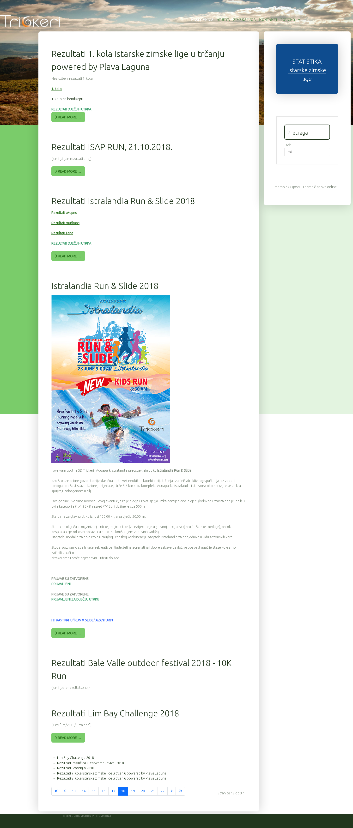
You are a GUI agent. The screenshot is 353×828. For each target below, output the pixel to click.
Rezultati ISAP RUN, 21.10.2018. (111, 147)
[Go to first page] (56, 791)
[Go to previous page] (65, 791)
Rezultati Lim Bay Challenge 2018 (115, 713)
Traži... (289, 145)
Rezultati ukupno (64, 213)
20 (143, 791)
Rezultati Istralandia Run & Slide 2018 (123, 201)
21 (153, 791)
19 (133, 791)
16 (103, 791)
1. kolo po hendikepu (67, 99)
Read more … (69, 117)
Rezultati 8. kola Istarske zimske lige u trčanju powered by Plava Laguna (111, 778)
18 (123, 791)
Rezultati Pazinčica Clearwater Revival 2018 (90, 763)
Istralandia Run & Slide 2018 (104, 286)
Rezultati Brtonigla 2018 (75, 768)
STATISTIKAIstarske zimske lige (307, 70)
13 (74, 791)
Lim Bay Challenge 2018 (75, 758)
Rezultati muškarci (65, 223)
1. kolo (56, 89)
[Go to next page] (171, 791)
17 (113, 791)
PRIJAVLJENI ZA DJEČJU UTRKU (75, 599)
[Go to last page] (180, 791)
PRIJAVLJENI (61, 584)
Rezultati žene (62, 233)
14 (84, 791)
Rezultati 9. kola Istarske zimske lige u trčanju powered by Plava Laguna (111, 773)
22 (162, 791)
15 (94, 791)
